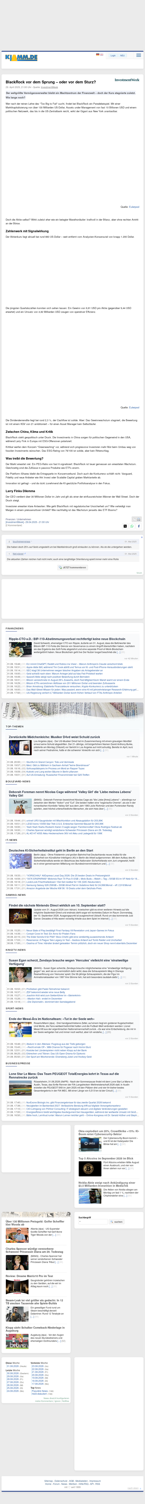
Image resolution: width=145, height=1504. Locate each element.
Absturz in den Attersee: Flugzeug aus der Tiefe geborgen (56, 1043)
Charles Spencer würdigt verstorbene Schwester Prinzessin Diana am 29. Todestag (69, 830)
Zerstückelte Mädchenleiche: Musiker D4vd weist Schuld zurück (54, 737)
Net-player (18, 553)
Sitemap (48, 1480)
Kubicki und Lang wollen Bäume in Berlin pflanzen (52, 771)
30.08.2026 (13, 1373)
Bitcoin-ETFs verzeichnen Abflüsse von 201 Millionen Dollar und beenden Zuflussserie (70, 683)
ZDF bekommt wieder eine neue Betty (45, 992)
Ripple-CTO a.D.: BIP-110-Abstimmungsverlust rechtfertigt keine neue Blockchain (67, 639)
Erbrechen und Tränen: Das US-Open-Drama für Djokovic (55, 1053)
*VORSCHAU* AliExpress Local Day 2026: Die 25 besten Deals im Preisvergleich (68, 875)
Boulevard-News (18, 781)
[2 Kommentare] (14, 525)
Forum (56, 1483)
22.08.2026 (38, 1369)
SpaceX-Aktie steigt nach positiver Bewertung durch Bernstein (58, 676)
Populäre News (40, 1390)
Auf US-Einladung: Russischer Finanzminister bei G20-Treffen (57, 774)
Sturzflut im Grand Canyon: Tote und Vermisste (50, 761)
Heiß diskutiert (39, 1393)
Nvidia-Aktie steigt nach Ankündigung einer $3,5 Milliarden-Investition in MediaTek (107, 1184)
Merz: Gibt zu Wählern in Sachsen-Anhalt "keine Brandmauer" (58, 765)
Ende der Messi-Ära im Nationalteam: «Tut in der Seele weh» (52, 1019)
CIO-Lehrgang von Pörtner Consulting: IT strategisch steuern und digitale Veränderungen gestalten (77, 1108)
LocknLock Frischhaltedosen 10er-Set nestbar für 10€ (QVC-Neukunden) (63, 881)
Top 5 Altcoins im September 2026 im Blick (106, 1158)
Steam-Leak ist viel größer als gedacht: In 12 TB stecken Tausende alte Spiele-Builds (34, 1301)
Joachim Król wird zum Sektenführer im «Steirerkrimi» (53, 995)
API (92, 1483)
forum (139, 572)
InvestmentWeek (49, 87)
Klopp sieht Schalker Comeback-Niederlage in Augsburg (35, 1329)
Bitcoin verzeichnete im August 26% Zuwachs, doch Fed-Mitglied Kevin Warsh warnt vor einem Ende (77, 679)
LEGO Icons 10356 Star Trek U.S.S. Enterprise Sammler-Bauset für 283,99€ (64, 823)
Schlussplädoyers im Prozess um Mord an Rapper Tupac (55, 768)
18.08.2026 (38, 1380)
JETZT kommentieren (74, 567)
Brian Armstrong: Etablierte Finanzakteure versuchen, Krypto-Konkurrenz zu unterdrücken (72, 686)
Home (48, 1483)
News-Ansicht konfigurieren (56, 1398)
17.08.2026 (38, 1383)
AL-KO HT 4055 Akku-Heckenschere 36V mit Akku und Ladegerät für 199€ (64, 833)
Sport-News (14, 1008)
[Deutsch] (98, 54)
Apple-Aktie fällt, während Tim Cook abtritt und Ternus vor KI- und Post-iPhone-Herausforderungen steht (79, 667)
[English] (101, 54)
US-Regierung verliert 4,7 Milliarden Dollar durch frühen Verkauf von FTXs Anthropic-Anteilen (74, 692)
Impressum (95, 1480)
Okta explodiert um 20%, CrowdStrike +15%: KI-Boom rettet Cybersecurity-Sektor (109, 1132)
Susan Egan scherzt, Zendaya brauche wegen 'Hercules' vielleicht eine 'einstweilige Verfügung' (68, 962)
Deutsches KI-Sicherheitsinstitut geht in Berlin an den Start (51, 850)
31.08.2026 (13, 1366)
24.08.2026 (13, 1390)
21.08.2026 (38, 1371)
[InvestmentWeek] (15, 522)
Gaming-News (16, 894)
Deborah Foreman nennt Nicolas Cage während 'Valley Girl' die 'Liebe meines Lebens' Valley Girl (70, 794)
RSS (97, 1483)
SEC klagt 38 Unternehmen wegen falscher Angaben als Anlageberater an (64, 670)
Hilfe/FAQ (83, 1483)
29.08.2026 (13, 1376)
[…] (118, 652)
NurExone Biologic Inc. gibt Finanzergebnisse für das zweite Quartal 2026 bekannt (68, 1102)
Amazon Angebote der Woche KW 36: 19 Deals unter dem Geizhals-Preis (64, 888)
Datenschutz (61, 1480)
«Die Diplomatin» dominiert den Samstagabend (50, 1001)
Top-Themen (14, 726)
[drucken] (138, 519)
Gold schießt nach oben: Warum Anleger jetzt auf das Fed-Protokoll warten (64, 673)
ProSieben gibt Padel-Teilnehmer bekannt (47, 988)
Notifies (65, 1400)
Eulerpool (134, 207)
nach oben (133, 1488)
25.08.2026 (13, 1387)
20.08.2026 (38, 1374)
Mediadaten (82, 1480)
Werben (73, 1483)
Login (113, 55)
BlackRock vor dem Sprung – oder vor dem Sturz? (51, 81)
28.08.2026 (13, 1379)
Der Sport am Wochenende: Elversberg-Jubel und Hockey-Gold (59, 1056)
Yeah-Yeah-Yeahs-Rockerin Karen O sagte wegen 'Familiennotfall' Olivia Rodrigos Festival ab (74, 826)
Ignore (57, 1400)
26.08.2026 (13, 1385)
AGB (71, 1480)
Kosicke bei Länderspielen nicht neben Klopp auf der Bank (56, 1050)
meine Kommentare (44, 1400)
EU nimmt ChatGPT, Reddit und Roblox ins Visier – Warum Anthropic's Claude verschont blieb (74, 663)
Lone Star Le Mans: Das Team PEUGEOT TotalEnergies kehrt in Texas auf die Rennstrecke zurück (64, 1075)
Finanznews (15, 628)
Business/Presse (18, 1063)
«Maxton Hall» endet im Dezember (44, 998)
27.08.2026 (13, 1382)
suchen (118, 1221)
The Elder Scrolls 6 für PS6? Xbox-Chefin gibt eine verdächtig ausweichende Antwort (69, 936)
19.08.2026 (38, 1377)
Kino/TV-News (16, 949)
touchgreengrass (21, 541)
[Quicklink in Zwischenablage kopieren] (134, 519)
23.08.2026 (38, 1366)
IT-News (11, 839)
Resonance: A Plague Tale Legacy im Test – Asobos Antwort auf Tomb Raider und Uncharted (74, 940)
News (64, 1483)
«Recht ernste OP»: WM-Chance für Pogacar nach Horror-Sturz (58, 1047)
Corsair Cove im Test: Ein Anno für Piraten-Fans (50, 933)
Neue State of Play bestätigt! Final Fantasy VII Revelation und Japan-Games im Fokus (70, 930)
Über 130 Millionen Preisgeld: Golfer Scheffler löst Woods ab (35, 1222)
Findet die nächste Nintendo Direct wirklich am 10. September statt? (57, 905)
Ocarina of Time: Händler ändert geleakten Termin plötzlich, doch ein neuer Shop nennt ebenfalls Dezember (81, 943)
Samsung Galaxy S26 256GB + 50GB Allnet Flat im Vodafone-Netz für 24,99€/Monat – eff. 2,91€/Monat (78, 885)
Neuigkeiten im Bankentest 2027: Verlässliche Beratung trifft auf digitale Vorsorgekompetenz (73, 1105)
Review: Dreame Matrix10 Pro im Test (29, 1276)
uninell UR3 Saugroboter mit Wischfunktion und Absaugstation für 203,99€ (64, 820)
